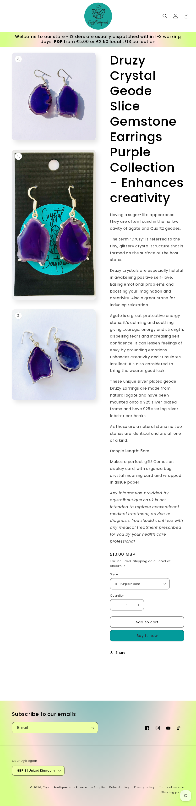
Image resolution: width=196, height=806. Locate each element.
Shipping (140, 561)
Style (114, 574)
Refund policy (119, 787)
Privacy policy (144, 787)
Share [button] (120, 652)
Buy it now (147, 635)
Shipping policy (172, 792)
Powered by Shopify (90, 787)
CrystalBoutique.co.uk (59, 787)
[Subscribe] (92, 727)
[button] (10, 16)
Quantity (117, 595)
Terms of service (171, 787)
